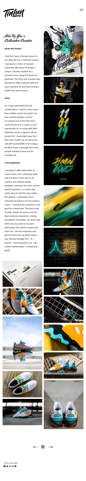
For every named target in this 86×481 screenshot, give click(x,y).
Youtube (43, 22)
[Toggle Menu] (80, 10)
